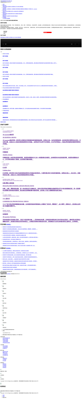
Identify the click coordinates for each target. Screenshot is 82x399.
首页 (3, 4)
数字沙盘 (4, 10)
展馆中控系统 (5, 339)
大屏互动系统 (5, 340)
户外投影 (30, 8)
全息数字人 (5, 348)
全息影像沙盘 (21, 11)
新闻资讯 (4, 14)
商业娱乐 (20, 13)
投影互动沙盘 (5, 11)
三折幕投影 (13, 8)
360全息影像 (5, 345)
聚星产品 (4, 5)
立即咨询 (8, 273)
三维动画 (4, 359)
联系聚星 (4, 17)
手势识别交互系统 (6, 342)
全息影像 (13, 6)
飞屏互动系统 (5, 341)
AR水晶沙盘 (15, 11)
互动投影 (9, 6)
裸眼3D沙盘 (10, 11)
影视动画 (21, 6)
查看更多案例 (3, 121)
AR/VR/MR (17, 6)
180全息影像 (5, 347)
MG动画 (4, 360)
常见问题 (4, 366)
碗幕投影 (22, 8)
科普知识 (4, 367)
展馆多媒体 (5, 6)
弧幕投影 (4, 8)
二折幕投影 (8, 8)
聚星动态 (4, 363)
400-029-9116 (2, 388)
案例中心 (4, 12)
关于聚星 (4, 18)
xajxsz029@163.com (4, 389)
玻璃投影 (26, 8)
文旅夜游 (17, 13)
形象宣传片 (5, 358)
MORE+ (8, 224)
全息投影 (4, 7)
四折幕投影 (18, 8)
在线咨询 (45, 32)
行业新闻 (4, 365)
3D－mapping (34, 8)
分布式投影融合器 (6, 337)
